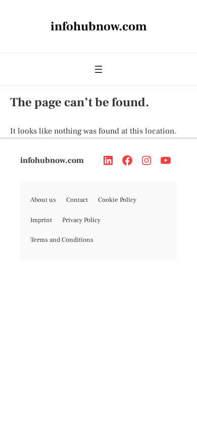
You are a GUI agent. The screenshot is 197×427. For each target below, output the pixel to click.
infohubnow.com (52, 160)
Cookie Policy (117, 200)
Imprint (41, 220)
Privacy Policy (81, 220)
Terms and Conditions (61, 240)
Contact (77, 200)
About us (43, 200)
